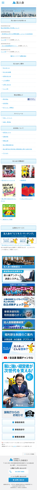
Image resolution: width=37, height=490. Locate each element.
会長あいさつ (7, 132)
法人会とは (6, 68)
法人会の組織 (7, 72)
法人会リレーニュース (8, 180)
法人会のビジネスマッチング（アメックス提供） (16, 245)
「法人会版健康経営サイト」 (9, 46)
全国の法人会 (7, 76)
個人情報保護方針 (8, 145)
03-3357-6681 (19, 471)
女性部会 (5, 103)
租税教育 (23, 180)
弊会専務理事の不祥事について (10, 28)
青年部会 (5, 99)
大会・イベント (7, 118)
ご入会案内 (6, 80)
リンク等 (3, 40)
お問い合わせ (7, 84)
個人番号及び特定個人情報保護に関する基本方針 (17, 149)
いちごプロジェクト (27, 198)
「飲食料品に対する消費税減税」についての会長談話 (17, 34)
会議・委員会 (7, 122)
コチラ (14, 446)
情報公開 (5, 140)
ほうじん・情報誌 (8, 107)
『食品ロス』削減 (7, 219)
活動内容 (5, 136)
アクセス (5, 153)
